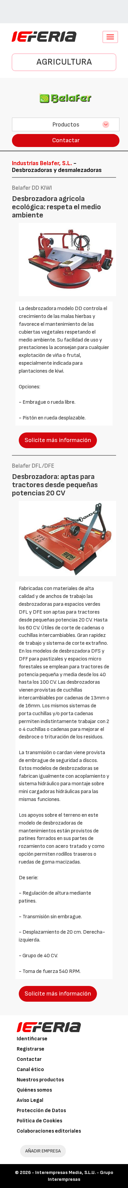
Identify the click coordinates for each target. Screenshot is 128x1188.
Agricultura (64, 62)
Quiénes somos (34, 1090)
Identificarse (32, 1039)
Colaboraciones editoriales (49, 1131)
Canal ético (30, 1069)
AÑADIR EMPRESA (43, 1151)
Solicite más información (58, 440)
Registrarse (30, 1049)
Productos (66, 124)
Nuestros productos (40, 1080)
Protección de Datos (41, 1110)
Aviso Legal (30, 1100)
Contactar (66, 140)
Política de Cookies (39, 1121)
